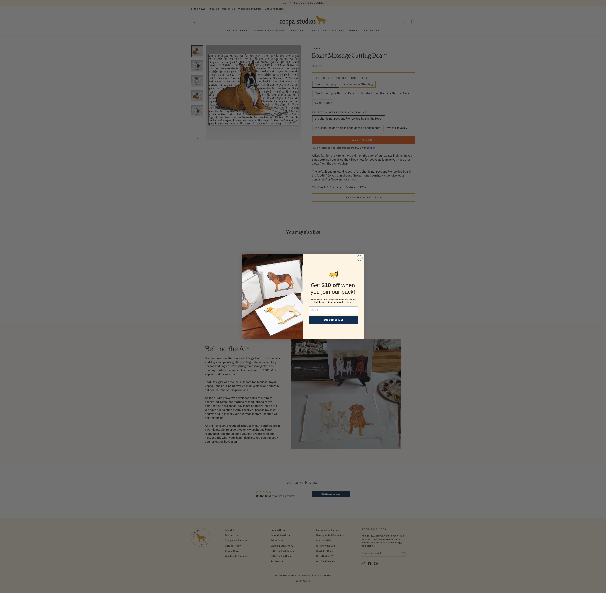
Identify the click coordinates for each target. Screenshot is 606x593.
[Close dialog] (359, 258)
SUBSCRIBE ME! (333, 320)
